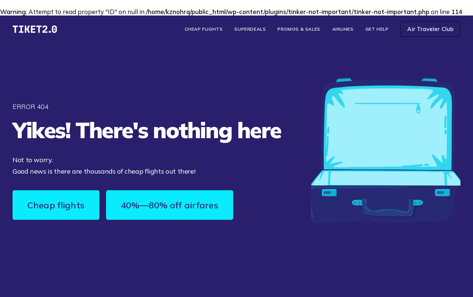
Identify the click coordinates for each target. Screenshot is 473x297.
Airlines (343, 29)
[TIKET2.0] (35, 29)
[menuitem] (206, 29)
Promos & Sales (299, 29)
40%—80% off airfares (169, 205)
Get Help (377, 29)
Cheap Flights (204, 29)
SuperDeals (250, 29)
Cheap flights (56, 205)
